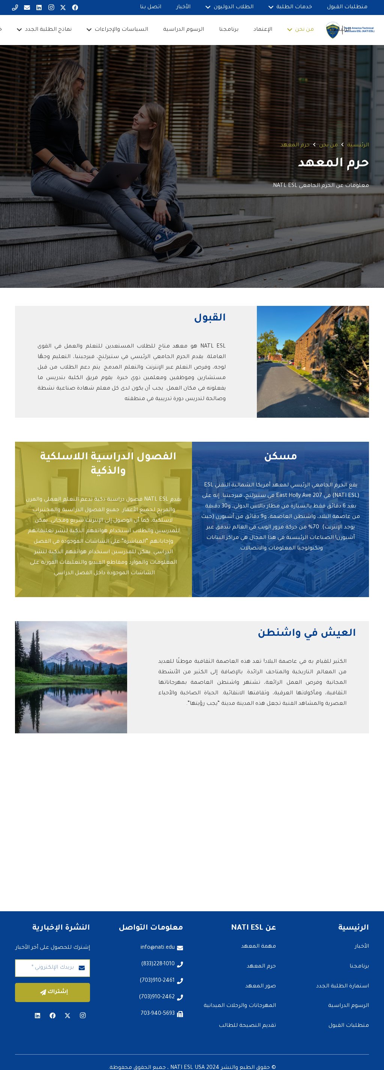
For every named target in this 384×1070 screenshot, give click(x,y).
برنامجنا (359, 967)
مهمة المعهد (258, 947)
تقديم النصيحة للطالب (247, 1026)
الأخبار (362, 947)
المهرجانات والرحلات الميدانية (240, 1006)
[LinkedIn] (39, 8)
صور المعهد (260, 987)
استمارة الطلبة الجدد (342, 987)
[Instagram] (51, 8)
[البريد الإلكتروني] (27, 8)
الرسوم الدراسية (348, 1006)
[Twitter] (63, 8)
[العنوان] (15, 8)
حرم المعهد (261, 967)
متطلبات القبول (348, 1026)
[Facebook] (75, 8)
